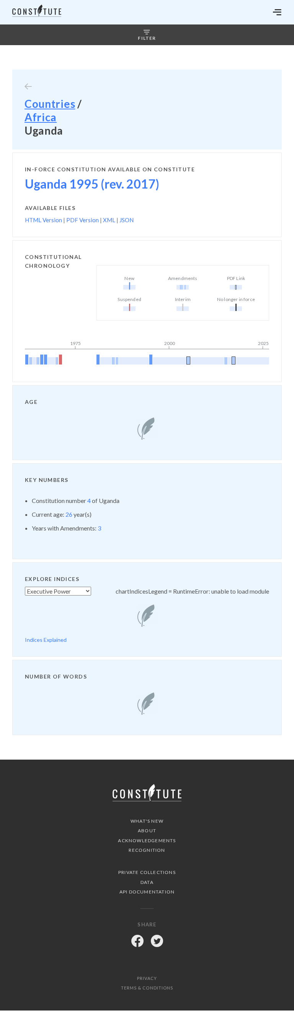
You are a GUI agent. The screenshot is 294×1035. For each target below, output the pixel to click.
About (147, 830)
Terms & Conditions (147, 987)
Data (147, 882)
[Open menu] (277, 12)
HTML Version (43, 219)
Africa (40, 117)
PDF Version (82, 219)
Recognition (147, 850)
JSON (126, 219)
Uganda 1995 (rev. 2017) (92, 183)
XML (109, 219)
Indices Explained (46, 639)
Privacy (147, 978)
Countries (49, 103)
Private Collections (147, 872)
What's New (147, 821)
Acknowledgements (147, 840)
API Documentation (147, 892)
